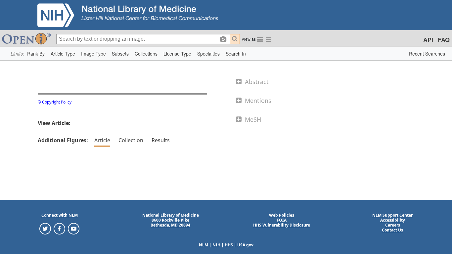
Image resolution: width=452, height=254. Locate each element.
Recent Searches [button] (427, 53)
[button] (36, 54)
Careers (392, 225)
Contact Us (392, 230)
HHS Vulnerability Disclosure (281, 225)
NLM (203, 245)
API (428, 39)
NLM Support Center (392, 215)
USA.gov (245, 245)
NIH (216, 245)
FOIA (282, 220)
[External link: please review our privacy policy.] (45, 228)
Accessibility (392, 220)
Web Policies (281, 215)
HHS (229, 245)
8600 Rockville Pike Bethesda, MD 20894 (170, 222)
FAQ (444, 39)
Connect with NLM (59, 215)
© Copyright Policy (54, 102)
